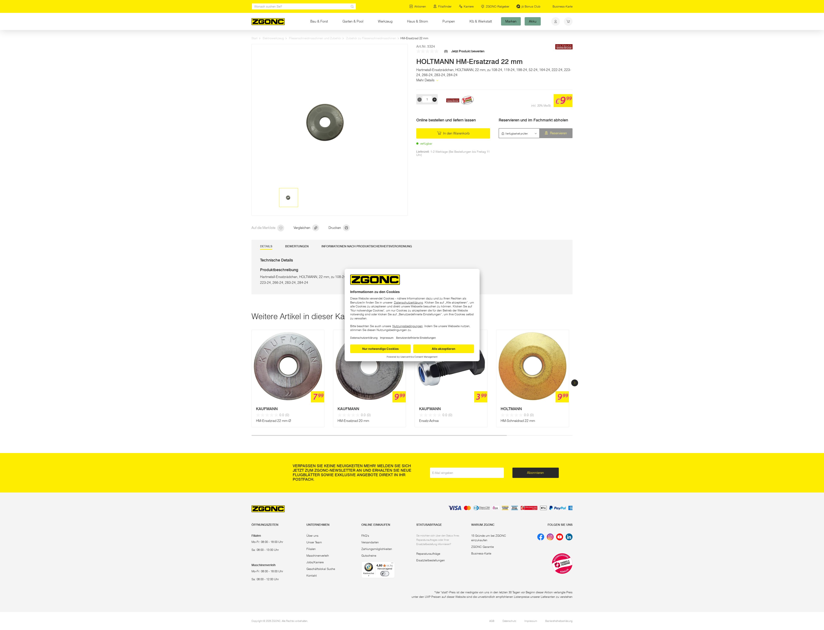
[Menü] (392, 564)
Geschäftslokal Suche (320, 569)
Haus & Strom (417, 21)
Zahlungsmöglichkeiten (376, 549)
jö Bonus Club (530, 6)
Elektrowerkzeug (273, 38)
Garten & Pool (352, 21)
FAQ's (365, 535)
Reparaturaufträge (428, 553)
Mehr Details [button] (425, 80)
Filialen (311, 549)
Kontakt (311, 575)
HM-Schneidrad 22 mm (518, 421)
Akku (532, 21)
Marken (511, 21)
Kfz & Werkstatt (481, 21)
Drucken (335, 228)
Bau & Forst (319, 21)
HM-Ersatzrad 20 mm (353, 421)
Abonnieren (535, 473)
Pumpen (448, 21)
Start (254, 38)
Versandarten (370, 542)
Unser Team (314, 542)
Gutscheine (368, 555)
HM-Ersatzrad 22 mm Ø (273, 421)
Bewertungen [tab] (297, 246)
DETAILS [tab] (266, 246)
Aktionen (420, 6)
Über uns (312, 535)
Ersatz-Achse (429, 421)
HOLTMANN (511, 408)
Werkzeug (385, 21)
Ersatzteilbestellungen (430, 560)
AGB (491, 620)
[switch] (384, 573)
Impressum (530, 620)
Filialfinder (444, 6)
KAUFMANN (267, 408)
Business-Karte (563, 6)
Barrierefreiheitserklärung (559, 620)
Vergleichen (302, 228)
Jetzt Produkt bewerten (468, 51)
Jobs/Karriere (315, 562)
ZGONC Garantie (482, 546)
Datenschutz (509, 620)
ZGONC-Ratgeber (497, 6)
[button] (574, 382)
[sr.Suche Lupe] (352, 6)
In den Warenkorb (456, 133)
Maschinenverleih (317, 555)
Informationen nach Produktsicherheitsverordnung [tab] (366, 246)
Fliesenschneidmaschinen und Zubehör (315, 38)
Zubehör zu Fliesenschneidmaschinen (371, 38)
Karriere (469, 6)
